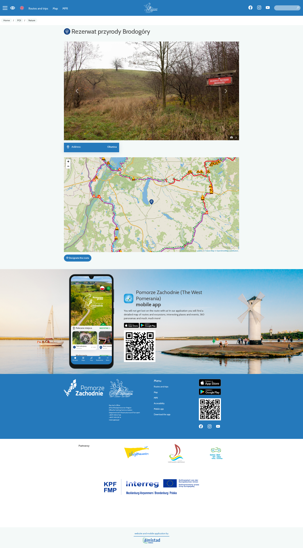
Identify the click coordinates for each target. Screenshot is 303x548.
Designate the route (78, 257)
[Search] (298, 8)
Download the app (162, 414)
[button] (77, 91)
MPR (65, 8)
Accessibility (159, 403)
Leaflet (199, 250)
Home (6, 20)
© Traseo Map (208, 250)
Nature (32, 20)
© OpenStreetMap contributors (226, 250)
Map (55, 8)
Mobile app (159, 409)
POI (19, 20)
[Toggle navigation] (5, 8)
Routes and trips (38, 8)
